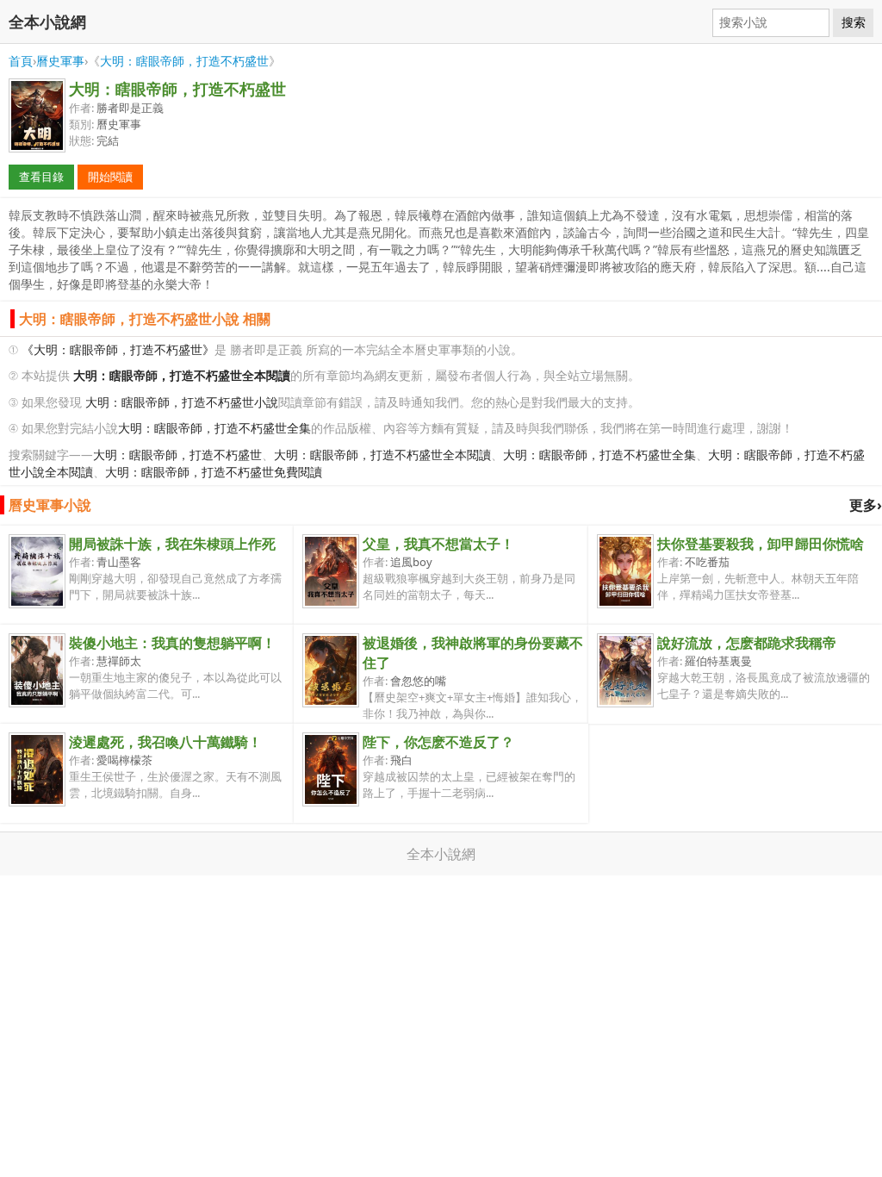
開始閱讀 (110, 176)
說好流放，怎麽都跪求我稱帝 (746, 642)
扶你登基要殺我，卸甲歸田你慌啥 (760, 543)
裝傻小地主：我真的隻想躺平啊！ (172, 642)
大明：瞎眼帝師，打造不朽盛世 (184, 61)
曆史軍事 (60, 61)
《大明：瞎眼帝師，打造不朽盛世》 (118, 349)
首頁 (21, 61)
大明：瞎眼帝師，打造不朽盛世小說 (181, 402)
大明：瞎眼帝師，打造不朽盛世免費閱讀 (213, 472)
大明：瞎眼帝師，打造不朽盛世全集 (214, 428)
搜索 (854, 22)
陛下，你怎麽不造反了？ (438, 741)
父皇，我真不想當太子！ (438, 543)
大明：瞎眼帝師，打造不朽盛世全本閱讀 (382, 454)
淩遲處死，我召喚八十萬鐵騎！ (165, 741)
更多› (865, 504)
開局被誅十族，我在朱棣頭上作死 (172, 543)
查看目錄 (41, 176)
